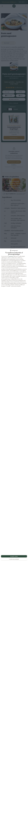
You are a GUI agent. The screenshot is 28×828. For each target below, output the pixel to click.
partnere (11, 256)
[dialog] (14, 538)
